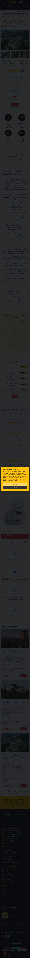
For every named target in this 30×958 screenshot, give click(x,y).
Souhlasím (15, 487)
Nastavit (15, 484)
